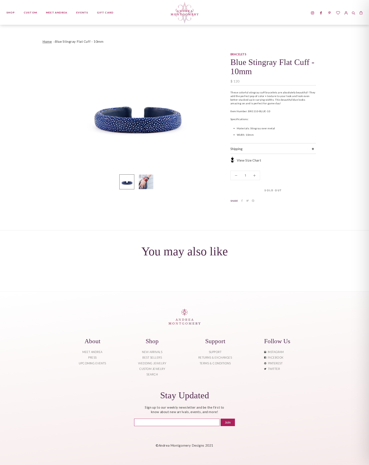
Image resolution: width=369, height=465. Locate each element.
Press (92, 357)
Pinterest (274, 363)
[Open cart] (361, 12)
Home (47, 41)
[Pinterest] (253, 200)
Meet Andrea (56, 12)
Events (82, 12)
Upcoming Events (92, 363)
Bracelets (238, 54)
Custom (30, 12)
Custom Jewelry (152, 369)
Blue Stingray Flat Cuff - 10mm (79, 41)
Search (152, 374)
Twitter (273, 369)
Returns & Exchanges (215, 357)
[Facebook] (242, 200)
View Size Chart (249, 160)
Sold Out (273, 190)
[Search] (353, 12)
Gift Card (105, 12)
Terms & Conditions (215, 363)
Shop (10, 12)
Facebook (275, 357)
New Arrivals (152, 352)
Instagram (275, 352)
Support (215, 352)
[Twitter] (247, 200)
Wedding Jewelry (152, 363)
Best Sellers (152, 357)
